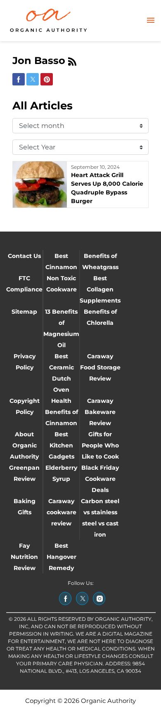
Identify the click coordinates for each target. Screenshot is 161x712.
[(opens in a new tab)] (65, 598)
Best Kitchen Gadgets (61, 445)
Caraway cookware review (61, 512)
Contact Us (24, 256)
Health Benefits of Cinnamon (61, 412)
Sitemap (24, 311)
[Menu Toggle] (151, 20)
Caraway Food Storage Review (100, 367)
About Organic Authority (24, 445)
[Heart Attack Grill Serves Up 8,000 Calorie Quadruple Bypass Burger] (40, 184)
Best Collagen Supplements (100, 289)
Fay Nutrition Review (24, 557)
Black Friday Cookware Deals (100, 479)
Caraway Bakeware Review (100, 412)
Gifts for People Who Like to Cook (100, 445)
